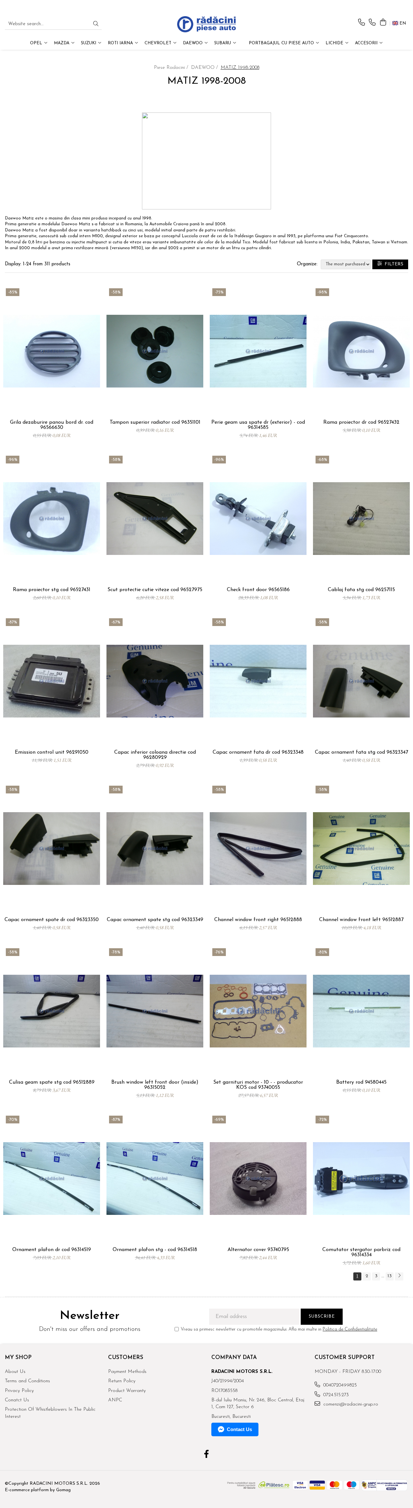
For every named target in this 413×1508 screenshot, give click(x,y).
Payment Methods (127, 1371)
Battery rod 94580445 (361, 1082)
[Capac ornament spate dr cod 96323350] (51, 848)
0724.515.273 (335, 1395)
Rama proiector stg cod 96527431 (51, 589)
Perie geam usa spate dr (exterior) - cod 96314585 (258, 425)
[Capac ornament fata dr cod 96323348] (258, 681)
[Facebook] (206, 1455)
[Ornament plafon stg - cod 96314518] (154, 1178)
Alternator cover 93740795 (258, 1249)
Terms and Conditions (27, 1381)
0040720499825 (339, 1385)
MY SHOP (18, 1357)
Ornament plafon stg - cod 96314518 (155, 1249)
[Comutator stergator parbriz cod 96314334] (361, 1178)
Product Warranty (127, 1390)
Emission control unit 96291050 (51, 752)
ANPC (115, 1400)
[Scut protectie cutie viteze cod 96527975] (154, 518)
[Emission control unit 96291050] (51, 681)
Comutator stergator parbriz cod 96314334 (361, 1252)
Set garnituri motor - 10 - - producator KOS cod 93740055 (258, 1085)
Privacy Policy (19, 1390)
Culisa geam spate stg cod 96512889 (52, 1082)
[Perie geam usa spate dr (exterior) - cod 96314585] (258, 351)
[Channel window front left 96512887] (361, 848)
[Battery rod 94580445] (361, 1011)
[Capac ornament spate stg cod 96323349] (154, 848)
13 (390, 1276)
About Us (15, 1371)
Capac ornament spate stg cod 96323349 (155, 919)
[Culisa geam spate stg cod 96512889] (51, 1011)
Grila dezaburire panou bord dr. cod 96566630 (51, 425)
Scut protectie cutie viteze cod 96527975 (154, 589)
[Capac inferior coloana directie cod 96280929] (154, 681)
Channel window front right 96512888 (258, 919)
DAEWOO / (205, 67)
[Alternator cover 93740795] (258, 1178)
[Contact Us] (361, 23)
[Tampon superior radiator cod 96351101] (154, 351)
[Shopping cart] (382, 23)
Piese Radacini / (172, 67)
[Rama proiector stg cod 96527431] (51, 518)
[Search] (96, 24)
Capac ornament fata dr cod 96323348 (258, 752)
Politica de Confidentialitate (350, 1329)
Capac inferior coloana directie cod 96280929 (155, 755)
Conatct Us (17, 1400)
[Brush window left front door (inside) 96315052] (154, 1011)
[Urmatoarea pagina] (399, 1276)
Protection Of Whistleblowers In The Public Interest (50, 1413)
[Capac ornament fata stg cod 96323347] (361, 681)
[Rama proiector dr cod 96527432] (361, 351)
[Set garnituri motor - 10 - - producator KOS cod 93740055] (258, 1011)
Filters (392, 264)
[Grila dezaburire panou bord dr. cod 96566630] (51, 351)
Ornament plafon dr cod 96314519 (51, 1249)
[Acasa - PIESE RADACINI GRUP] (206, 24)
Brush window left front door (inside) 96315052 (154, 1085)
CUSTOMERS (125, 1357)
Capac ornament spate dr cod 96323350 (52, 919)
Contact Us (239, 1429)
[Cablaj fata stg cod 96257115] (361, 518)
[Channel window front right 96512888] (258, 848)
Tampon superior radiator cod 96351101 (155, 422)
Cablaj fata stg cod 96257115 (361, 589)
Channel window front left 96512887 (361, 919)
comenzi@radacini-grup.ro (350, 1404)
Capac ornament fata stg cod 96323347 (361, 752)
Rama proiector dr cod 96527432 (361, 422)
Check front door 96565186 (258, 589)
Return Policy (122, 1381)
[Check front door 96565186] (258, 518)
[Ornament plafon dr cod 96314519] (51, 1178)
